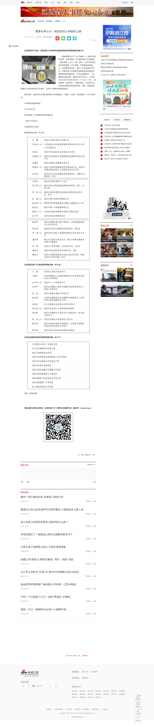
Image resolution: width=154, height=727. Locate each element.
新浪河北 (90, 694)
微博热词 (127, 120)
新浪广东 (106, 691)
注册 (131, 2)
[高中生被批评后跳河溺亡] (109, 283)
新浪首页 (29, 2)
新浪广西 (98, 697)
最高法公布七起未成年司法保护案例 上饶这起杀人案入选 (52, 509)
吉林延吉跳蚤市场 (107, 71)
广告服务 (69, 709)
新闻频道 (49, 21)
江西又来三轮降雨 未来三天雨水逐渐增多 (43, 547)
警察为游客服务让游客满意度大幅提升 (114, 67)
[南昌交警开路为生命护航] (125, 283)
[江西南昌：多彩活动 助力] (125, 244)
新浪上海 (90, 691)
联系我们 (77, 709)
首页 (23, 686)
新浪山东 (90, 697)
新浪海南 (82, 697)
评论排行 (117, 120)
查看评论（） (91, 464)
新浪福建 (122, 691)
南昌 (82, 455)
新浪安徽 (106, 694)
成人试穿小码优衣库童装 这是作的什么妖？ (44, 522)
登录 (22, 482)
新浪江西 (38, 2)
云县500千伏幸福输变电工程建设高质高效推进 (117, 60)
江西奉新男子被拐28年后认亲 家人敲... (118, 133)
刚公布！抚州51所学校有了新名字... (117, 159)
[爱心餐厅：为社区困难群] (109, 244)
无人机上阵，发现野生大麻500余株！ (114, 75)
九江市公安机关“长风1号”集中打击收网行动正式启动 (50, 572)
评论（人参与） (48, 37)
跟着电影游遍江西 (112, 106)
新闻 (46, 2)
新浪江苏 (114, 694)
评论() (88, 501)
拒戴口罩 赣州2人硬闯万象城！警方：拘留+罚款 (47, 559)
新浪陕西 (98, 694)
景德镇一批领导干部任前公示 (115, 140)
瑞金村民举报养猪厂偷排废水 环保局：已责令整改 (48, 584)
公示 (93, 455)
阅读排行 (107, 120)
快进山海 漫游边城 (107, 63)
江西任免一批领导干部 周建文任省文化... (119, 144)
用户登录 (125, 2)
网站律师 (86, 709)
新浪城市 (74, 691)
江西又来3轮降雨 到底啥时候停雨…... (118, 129)
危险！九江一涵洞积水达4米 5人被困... (118, 151)
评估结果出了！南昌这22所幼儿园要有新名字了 (47, 534)
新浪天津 (98, 691)
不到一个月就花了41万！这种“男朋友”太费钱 (45, 596)
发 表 (94, 482)
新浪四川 (114, 691)
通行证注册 (95, 709)
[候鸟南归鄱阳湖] (125, 229)
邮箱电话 (85, 678)
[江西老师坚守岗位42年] (109, 268)
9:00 (50, 686)
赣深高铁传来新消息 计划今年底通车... (118, 147)
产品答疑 (104, 709)
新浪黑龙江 (122, 694)
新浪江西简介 (59, 709)
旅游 (65, 2)
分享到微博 (14, 46)
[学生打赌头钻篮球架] (125, 268)
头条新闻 (94, 672)
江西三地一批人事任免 (112, 125)
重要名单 (88, 455)
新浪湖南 (82, 694)
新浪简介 (49, 709)
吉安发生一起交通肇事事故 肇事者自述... (119, 136)
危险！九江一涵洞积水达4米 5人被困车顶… (44, 609)
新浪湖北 (74, 694)
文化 (52, 2)
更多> (131, 225)
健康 (71, 2)
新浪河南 (82, 691)
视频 (58, 2)
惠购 (77, 2)
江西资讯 (57, 21)
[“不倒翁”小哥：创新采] (109, 229)
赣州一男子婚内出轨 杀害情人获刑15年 (42, 497)
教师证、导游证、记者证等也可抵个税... (119, 155)
